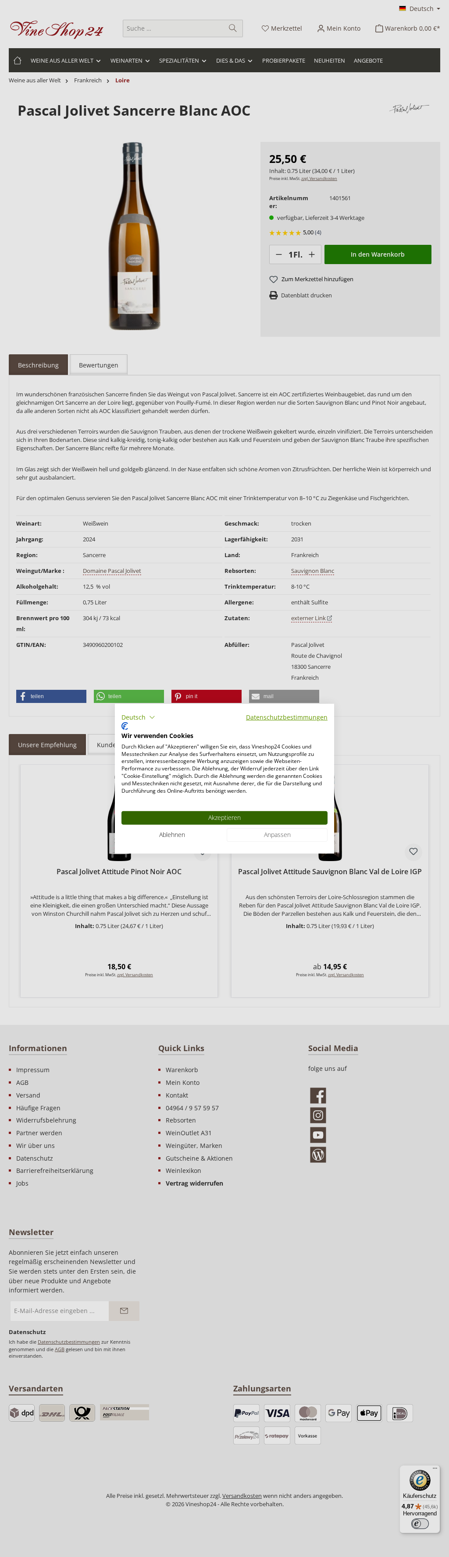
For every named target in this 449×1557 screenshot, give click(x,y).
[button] (138, 717)
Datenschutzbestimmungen (287, 717)
